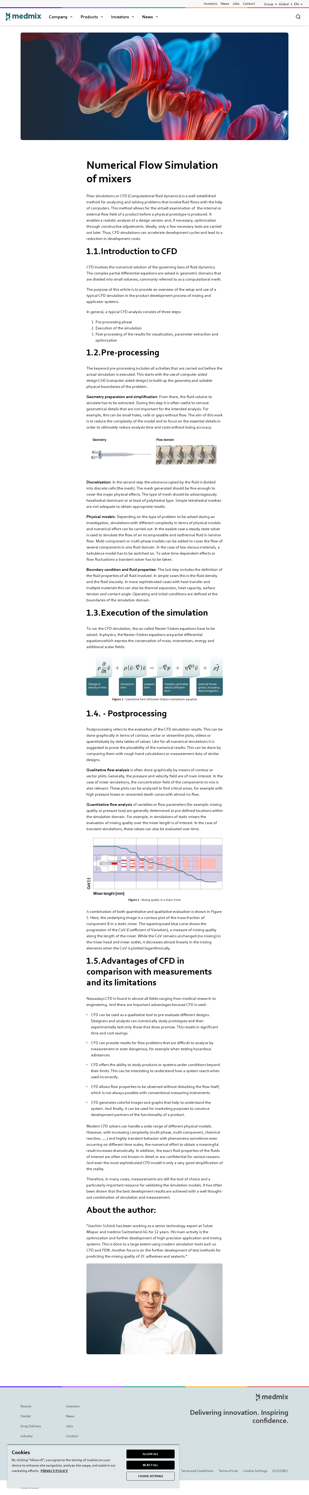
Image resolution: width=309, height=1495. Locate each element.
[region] (93, 1466)
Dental (26, 1416)
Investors (210, 3)
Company (58, 16)
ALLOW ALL (150, 1454)
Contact (249, 3)
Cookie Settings (255, 1471)
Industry (27, 1436)
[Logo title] (23, 17)
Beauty (26, 1406)
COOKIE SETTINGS (150, 1476)
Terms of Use (228, 1471)
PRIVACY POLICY (54, 1471)
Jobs (236, 3)
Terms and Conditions (197, 1471)
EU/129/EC (280, 1471)
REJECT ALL (150, 1465)
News (225, 3)
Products (89, 16)
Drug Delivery (31, 1426)
